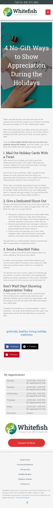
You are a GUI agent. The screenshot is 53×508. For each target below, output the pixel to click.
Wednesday (12, 393)
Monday (10, 380)
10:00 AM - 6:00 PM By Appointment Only (36, 381)
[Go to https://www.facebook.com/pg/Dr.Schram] (27, 502)
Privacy (18, 498)
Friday (9, 406)
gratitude (12, 331)
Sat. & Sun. (11, 413)
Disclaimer (26, 498)
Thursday (11, 400)
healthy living (27, 331)
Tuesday (10, 387)
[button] (26, 443)
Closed (29, 413)
